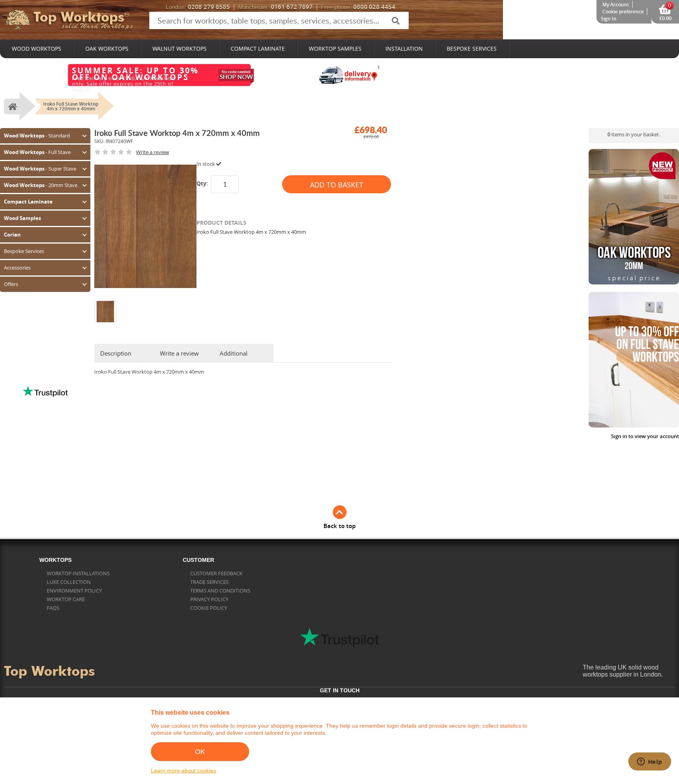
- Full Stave (37, 152)
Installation (404, 48)
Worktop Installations (78, 573)
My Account (615, 4)
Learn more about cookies (183, 770)
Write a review (179, 353)
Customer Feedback (216, 573)
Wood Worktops (36, 48)
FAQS (53, 607)
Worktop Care (66, 599)
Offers (11, 284)
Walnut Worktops (179, 48)
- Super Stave (40, 168)
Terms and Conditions (220, 590)
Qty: (202, 183)
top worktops (78, 17)
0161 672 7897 (275, 7)
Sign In (609, 18)
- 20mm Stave (40, 185)
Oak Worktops (106, 48)
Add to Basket (336, 184)
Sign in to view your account (645, 436)
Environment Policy (74, 590)
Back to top (339, 526)
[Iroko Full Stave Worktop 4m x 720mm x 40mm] (105, 303)
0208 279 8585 (198, 7)
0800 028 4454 (358, 7)
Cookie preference (623, 11)
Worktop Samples (335, 48)
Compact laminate (258, 48)
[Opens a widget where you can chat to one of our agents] (649, 762)
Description (115, 353)
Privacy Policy (209, 599)
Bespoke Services (472, 48)
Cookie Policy (208, 607)
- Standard (37, 135)
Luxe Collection (69, 581)
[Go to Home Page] (11, 106)
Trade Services (209, 581)
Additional (234, 353)
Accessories (17, 267)
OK (200, 752)
